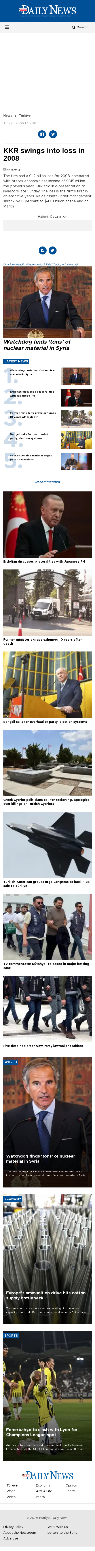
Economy (43, 1485)
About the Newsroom (19, 1532)
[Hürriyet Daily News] (47, 10)
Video (11, 1497)
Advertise (10, 1538)
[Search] (73, 27)
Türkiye (25, 115)
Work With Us (58, 1527)
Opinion (71, 1485)
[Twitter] (53, 134)
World (11, 1491)
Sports (71, 1491)
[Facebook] (42, 134)
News (7, 115)
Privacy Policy (13, 1527)
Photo (40, 1497)
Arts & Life (44, 1491)
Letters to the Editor (63, 1532)
